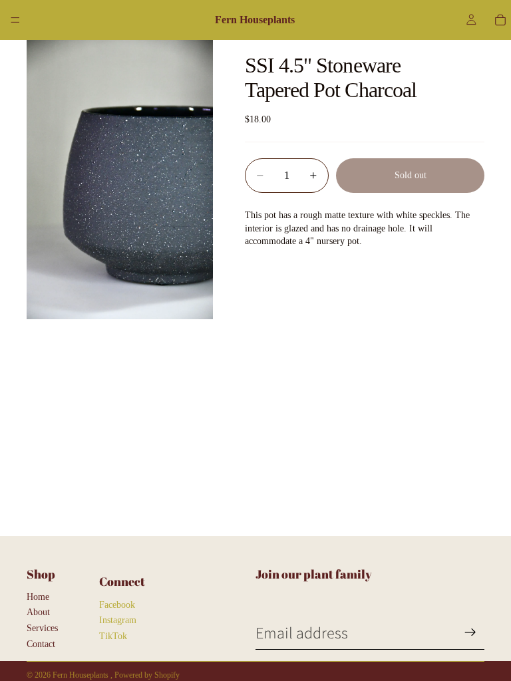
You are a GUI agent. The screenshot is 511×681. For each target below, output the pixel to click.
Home (38, 597)
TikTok (113, 636)
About (38, 612)
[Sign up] (470, 632)
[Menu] (15, 20)
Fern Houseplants (81, 675)
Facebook (117, 605)
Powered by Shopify (147, 675)
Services (42, 628)
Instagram (117, 620)
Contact (41, 644)
